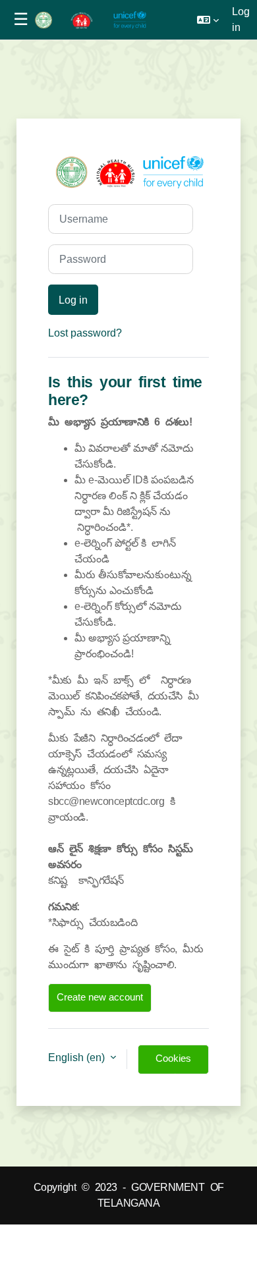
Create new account (100, 997)
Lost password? (85, 333)
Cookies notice (173, 1063)
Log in (241, 19)
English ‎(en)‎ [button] (77, 1057)
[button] (208, 20)
